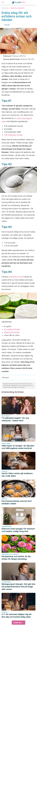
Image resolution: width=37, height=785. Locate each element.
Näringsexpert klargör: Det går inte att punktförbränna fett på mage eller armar (18, 586)
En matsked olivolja (12, 329)
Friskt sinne (6, 443)
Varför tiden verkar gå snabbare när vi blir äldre (17, 474)
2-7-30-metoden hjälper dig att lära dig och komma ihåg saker (17, 615)
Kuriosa (4, 471)
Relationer (5, 416)
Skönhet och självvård (17, 8)
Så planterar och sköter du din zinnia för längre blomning (16, 557)
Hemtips (4, 499)
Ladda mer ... (18, 623)
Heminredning (7, 526)
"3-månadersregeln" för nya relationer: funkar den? (15, 419)
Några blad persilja (11, 332)
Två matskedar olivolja (13, 135)
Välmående (5, 8)
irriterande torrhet (15, 277)
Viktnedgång (6, 582)
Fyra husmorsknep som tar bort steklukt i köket (17, 502)
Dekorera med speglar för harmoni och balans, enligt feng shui (18, 530)
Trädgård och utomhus (10, 554)
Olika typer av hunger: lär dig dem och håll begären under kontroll (18, 447)
